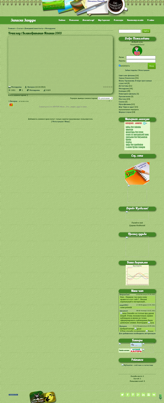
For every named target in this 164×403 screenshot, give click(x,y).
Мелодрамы (50, 28)
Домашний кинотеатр (34, 28)
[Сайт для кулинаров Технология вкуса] (147, 344)
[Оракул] (147, 350)
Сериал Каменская (127, 78)
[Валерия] (14, 104)
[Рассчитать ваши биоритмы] (137, 275)
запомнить (125, 66)
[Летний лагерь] (136, 350)
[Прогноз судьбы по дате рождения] (137, 246)
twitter (122, 395)
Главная (11, 28)
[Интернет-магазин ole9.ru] (137, 135)
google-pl (138, 395)
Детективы (123, 86)
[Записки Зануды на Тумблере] (137, 173)
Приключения (124, 96)
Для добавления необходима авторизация (137, 333)
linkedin (143, 395)
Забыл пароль (131, 70)
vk (154, 395)
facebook (128, 395)
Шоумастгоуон (125, 112)
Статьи (20, 28)
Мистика (122, 99)
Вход (67, 121)
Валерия (31, 87)
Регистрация (57, 121)
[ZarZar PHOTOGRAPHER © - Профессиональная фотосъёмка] (136, 344)
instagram (149, 395)
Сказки (122, 102)
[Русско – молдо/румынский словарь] (124, 344)
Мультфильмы (125, 104)
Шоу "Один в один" (126, 107)
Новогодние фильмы (127, 94)
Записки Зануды (23, 20)
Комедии (122, 91)
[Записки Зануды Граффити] (137, 193)
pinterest (133, 395)
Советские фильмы (127, 75)
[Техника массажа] (124, 350)
